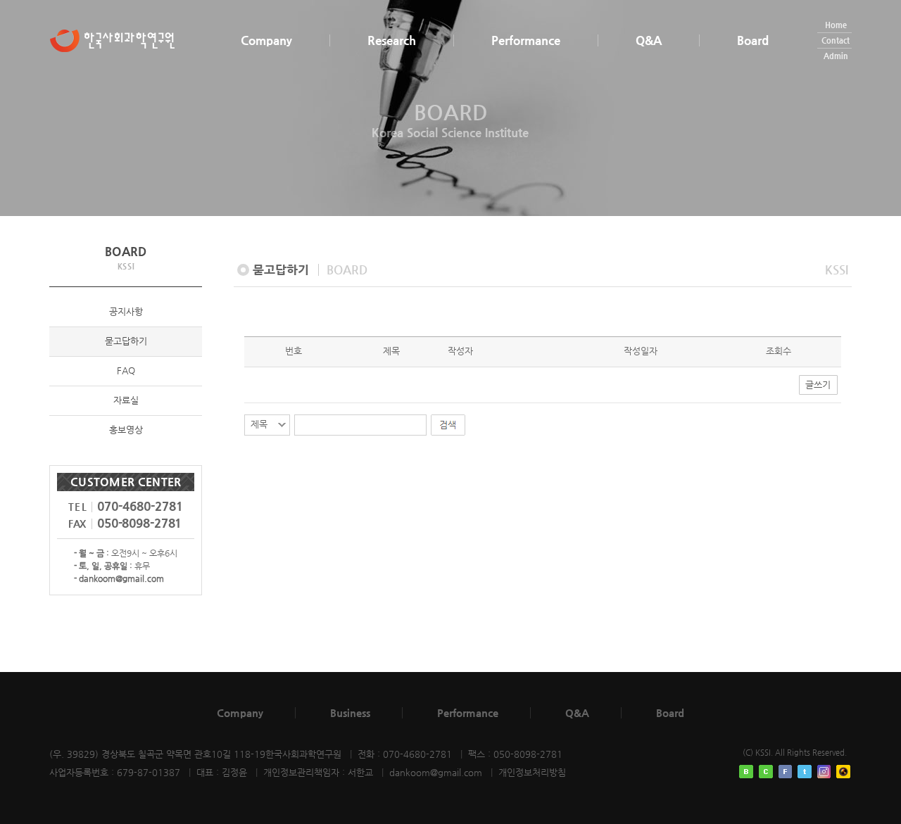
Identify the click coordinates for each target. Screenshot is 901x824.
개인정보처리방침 (532, 772)
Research (391, 40)
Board (753, 40)
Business (350, 712)
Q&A (649, 40)
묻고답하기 (126, 341)
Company (266, 40)
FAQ (126, 370)
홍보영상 (126, 429)
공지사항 (126, 311)
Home (836, 25)
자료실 (126, 400)
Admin (836, 56)
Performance (525, 40)
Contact (835, 40)
